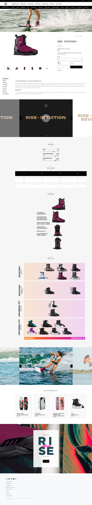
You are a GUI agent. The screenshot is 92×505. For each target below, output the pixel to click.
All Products (59, 3)
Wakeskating (45, 3)
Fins (28, 7)
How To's (8, 489)
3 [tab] (46, 135)
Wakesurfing (23, 3)
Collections (73, 7)
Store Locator (10, 487)
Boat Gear (52, 3)
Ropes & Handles (55, 7)
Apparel (67, 7)
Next (47, 68)
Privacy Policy (11, 499)
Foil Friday (9, 495)
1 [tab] (45, 135)
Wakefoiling (30, 3)
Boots (18, 7)
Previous (5, 68)
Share (59, 70)
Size (58, 56)
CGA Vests (40, 7)
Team (7, 491)
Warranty (9, 485)
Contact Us (9, 483)
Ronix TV (8, 493)
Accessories (33, 7)
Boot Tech (86, 7)
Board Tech (80, 7)
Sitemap (7, 499)
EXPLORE (46, 461)
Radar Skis (9, 481)
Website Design (24, 498)
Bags (62, 7)
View (58, 50)
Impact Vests (47, 7)
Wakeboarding (15, 3)
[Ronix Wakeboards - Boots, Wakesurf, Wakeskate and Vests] (6, 4)
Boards (13, 7)
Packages (23, 7)
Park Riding (37, 3)
